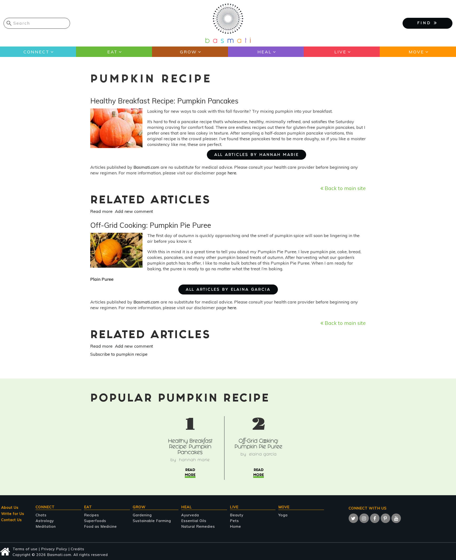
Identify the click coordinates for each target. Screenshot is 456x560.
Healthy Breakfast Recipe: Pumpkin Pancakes (190, 447)
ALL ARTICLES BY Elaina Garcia (228, 290)
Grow (188, 52)
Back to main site (344, 188)
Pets (234, 520)
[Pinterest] (385, 518)
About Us (10, 507)
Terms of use (25, 549)
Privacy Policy (54, 549)
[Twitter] (353, 518)
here (232, 173)
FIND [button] (425, 23)
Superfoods (95, 520)
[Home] (228, 23)
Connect (36, 52)
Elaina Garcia (263, 454)
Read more (101, 211)
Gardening (142, 515)
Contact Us (11, 520)
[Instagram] (364, 518)
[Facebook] (375, 518)
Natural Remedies (198, 526)
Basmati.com (146, 167)
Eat (112, 52)
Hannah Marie (194, 460)
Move (416, 52)
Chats (41, 515)
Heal (264, 52)
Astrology (45, 520)
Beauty (236, 515)
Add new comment (134, 211)
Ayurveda (190, 515)
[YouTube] (396, 518)
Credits (77, 549)
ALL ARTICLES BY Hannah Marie (256, 155)
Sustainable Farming (152, 520)
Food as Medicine (100, 526)
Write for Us (12, 513)
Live (340, 52)
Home (235, 526)
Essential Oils (193, 520)
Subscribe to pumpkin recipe (118, 354)
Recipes (91, 515)
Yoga (283, 515)
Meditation (46, 526)
